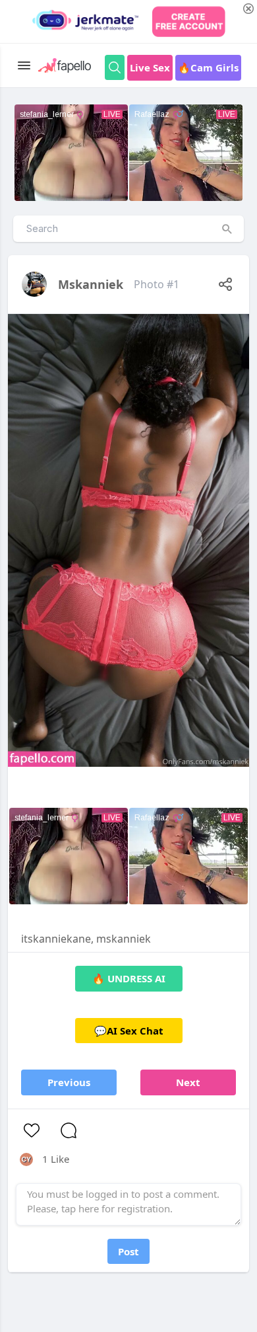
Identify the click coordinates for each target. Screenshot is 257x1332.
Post (128, 1251)
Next (188, 1082)
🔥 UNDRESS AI (128, 978)
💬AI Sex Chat (128, 1030)
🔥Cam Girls (208, 67)
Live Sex (150, 67)
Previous (68, 1082)
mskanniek (90, 284)
